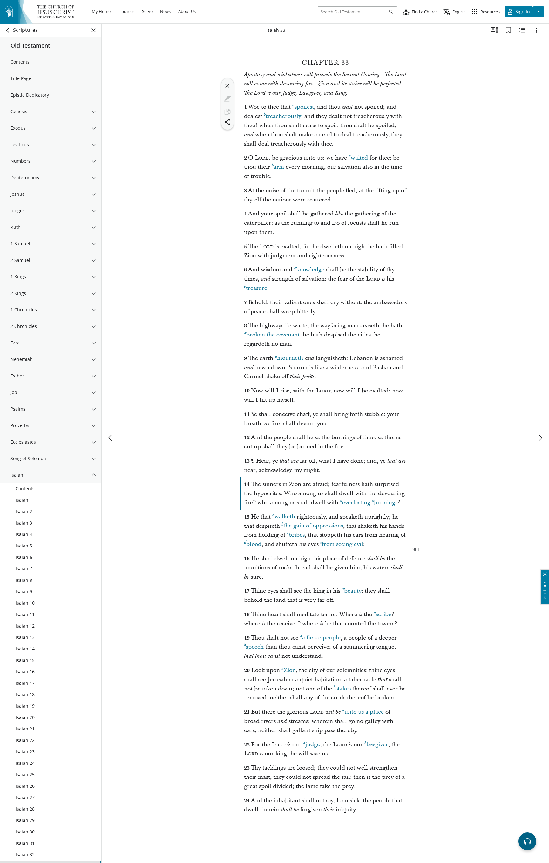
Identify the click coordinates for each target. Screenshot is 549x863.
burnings (385, 502)
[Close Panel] (94, 30)
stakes (343, 689)
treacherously (283, 116)
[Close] (227, 86)
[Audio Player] (527, 841)
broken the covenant (273, 335)
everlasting (356, 502)
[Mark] (227, 99)
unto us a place (364, 712)
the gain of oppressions (313, 526)
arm (279, 167)
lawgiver (377, 745)
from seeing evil (342, 544)
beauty (353, 591)
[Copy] (227, 112)
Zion (290, 670)
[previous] (110, 438)
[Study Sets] (494, 30)
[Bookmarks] (508, 30)
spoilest (304, 107)
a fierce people (321, 638)
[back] (8, 30)
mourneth (290, 358)
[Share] (227, 122)
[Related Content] (522, 30)
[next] (540, 438)
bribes (296, 535)
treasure (256, 288)
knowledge (310, 270)
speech (255, 647)
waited (359, 158)
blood (253, 544)
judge (312, 745)
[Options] (536, 30)
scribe (383, 614)
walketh (284, 517)
